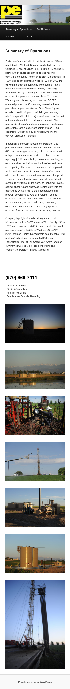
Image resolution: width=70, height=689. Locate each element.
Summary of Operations (19, 29)
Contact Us (26, 36)
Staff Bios (11, 36)
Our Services (43, 29)
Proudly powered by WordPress (35, 682)
